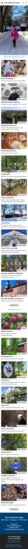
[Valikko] (26, 2)
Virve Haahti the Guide (14, 517)
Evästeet (20, 546)
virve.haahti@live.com (14, 542)
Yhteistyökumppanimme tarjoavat (14, 529)
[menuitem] (23, 2)
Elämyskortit (14, 524)
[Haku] (23, 2)
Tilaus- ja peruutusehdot (13, 545)
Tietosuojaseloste (11, 546)
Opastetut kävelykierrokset (14, 526)
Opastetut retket (14, 527)
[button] (2, 30)
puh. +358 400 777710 (14, 540)
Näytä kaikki (14, 305)
